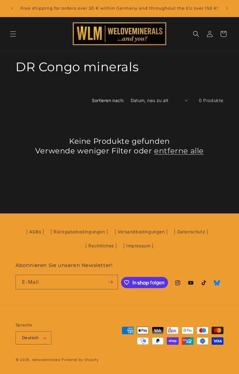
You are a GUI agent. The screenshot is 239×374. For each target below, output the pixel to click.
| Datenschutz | (191, 231)
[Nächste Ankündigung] (227, 8)
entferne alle (179, 150)
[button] (13, 34)
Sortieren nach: (108, 100)
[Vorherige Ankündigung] (12, 8)
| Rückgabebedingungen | (79, 231)
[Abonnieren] (111, 282)
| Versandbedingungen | (141, 231)
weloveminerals (46, 360)
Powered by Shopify (80, 360)
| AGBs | (35, 231)
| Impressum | (138, 245)
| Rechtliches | (101, 245)
